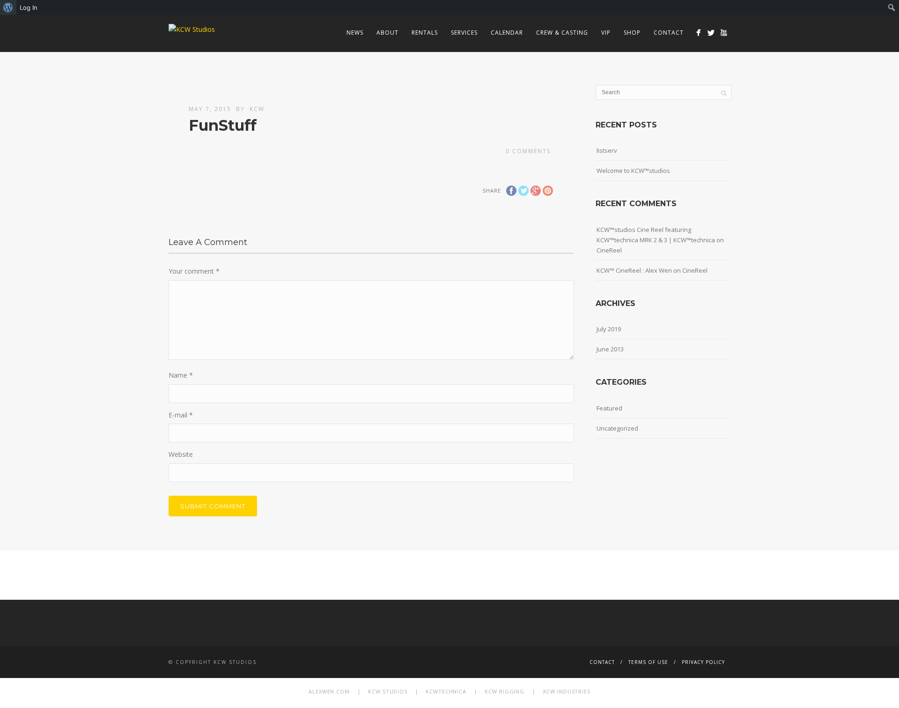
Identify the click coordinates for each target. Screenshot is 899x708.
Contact (669, 33)
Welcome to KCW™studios (633, 170)
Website (181, 454)
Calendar (507, 33)
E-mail (181, 414)
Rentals (425, 33)
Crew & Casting (562, 33)
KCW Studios (387, 691)
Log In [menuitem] (28, 7)
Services (464, 33)
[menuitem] (8, 7)
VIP (606, 33)
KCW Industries (566, 691)
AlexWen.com (329, 691)
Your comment (194, 271)
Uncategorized (617, 428)
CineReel (609, 250)
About (387, 33)
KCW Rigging (504, 691)
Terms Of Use (648, 662)
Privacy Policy (703, 662)
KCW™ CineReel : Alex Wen (634, 270)
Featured (609, 408)
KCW (257, 109)
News (354, 33)
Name (181, 375)
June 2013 (610, 349)
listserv (607, 150)
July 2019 (609, 329)
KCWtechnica (446, 691)
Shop (632, 33)
